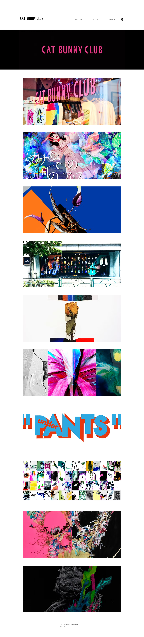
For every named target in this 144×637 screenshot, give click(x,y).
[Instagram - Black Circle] (122, 19)
